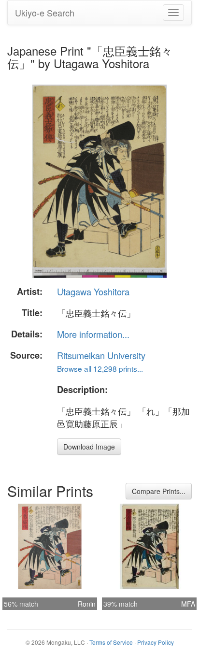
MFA (188, 604)
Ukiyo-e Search (44, 12)
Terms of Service (111, 642)
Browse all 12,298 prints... (100, 368)
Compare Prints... (158, 491)
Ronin (87, 604)
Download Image (89, 446)
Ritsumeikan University (101, 355)
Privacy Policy (155, 642)
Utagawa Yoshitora (93, 291)
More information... (93, 334)
